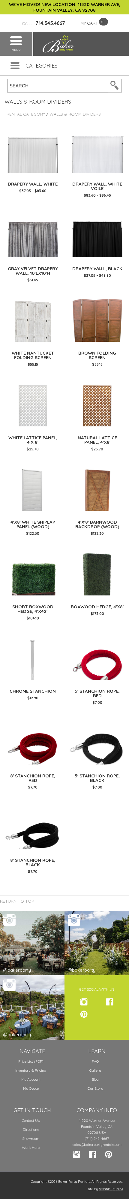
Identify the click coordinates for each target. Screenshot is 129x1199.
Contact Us (31, 1120)
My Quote (31, 1088)
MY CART (89, 23)
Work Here (31, 1147)
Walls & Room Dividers (75, 114)
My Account (30, 1079)
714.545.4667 (43, 23)
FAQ (95, 1061)
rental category (26, 114)
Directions (31, 1129)
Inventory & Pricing (30, 1070)
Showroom (30, 1138)
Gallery (95, 1070)
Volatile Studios (111, 1189)
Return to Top (17, 901)
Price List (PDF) (31, 1061)
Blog (95, 1079)
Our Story (95, 1088)
